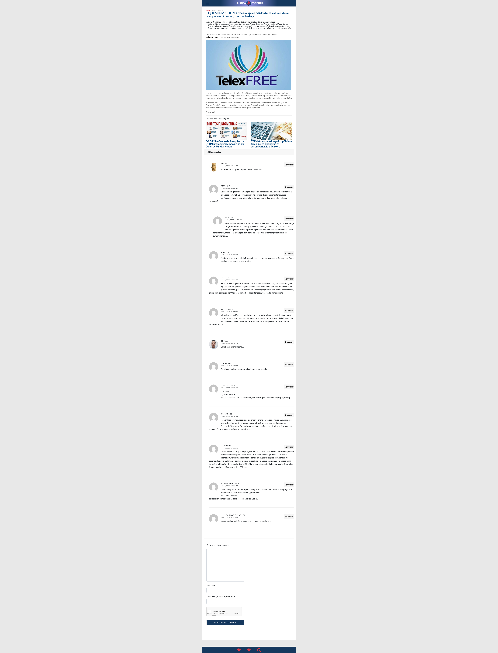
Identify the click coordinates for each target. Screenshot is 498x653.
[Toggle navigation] (207, 3)
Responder (289, 164)
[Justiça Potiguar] (239, 650)
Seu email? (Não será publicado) (221, 596)
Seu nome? (211, 585)
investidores (213, 37)
